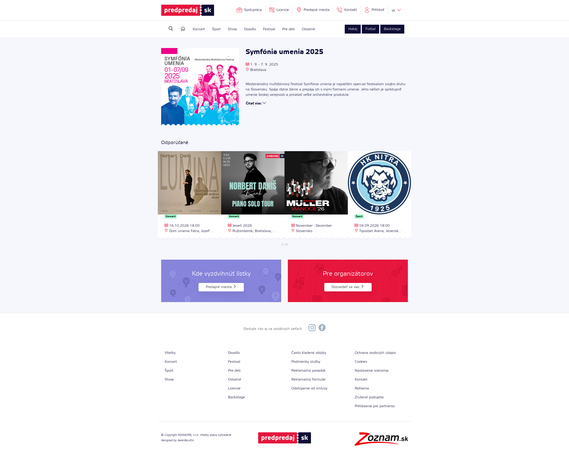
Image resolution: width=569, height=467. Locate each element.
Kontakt (361, 379)
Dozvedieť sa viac (346, 287)
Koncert (199, 29)
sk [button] (394, 10)
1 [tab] (282, 244)
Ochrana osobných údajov (375, 353)
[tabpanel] (189, 196)
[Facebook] (322, 329)
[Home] (183, 28)
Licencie (234, 388)
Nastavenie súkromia (372, 370)
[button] (374, 10)
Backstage (392, 29)
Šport (216, 29)
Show (232, 29)
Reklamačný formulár (308, 379)
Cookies (361, 361)
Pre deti (288, 29)
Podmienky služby (305, 361)
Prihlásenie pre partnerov (375, 406)
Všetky (170, 353)
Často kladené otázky (308, 353)
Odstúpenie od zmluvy (309, 388)
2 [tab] (286, 244)
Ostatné (308, 29)
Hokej (352, 29)
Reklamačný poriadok (308, 370)
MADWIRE (185, 435)
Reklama (362, 388)
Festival (269, 29)
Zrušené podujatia (369, 397)
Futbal (370, 29)
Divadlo (250, 29)
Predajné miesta (219, 287)
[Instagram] (312, 329)
